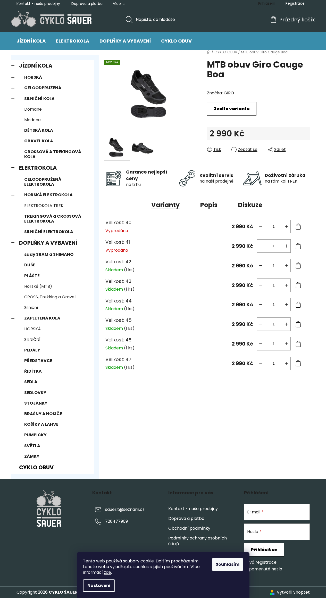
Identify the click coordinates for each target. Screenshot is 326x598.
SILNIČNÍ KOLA (39, 99)
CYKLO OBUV (36, 467)
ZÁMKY (31, 456)
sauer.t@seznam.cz (125, 509)
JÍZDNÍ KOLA (35, 65)
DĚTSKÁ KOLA (38, 130)
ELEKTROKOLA (38, 167)
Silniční (31, 307)
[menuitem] (31, 41)
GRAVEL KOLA (38, 141)
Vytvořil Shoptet (293, 592)
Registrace (295, 3)
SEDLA (30, 382)
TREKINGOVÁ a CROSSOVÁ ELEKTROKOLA (52, 218)
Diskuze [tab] (250, 205)
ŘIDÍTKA (33, 371)
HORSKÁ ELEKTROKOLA (48, 195)
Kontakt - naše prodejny (38, 3)
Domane (33, 109)
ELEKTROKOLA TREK (43, 206)
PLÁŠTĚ (32, 276)
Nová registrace (260, 562)
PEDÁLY (32, 350)
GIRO (229, 93)
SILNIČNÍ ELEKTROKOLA (48, 232)
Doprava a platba (87, 3)
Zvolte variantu (231, 109)
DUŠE (29, 265)
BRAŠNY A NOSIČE (43, 414)
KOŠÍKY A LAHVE (41, 424)
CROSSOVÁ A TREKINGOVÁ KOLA (52, 154)
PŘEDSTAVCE (38, 361)
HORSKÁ (33, 77)
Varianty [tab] (165, 205)
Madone (32, 120)
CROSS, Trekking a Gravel (50, 297)
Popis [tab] (209, 205)
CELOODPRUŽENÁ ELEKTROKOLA (42, 181)
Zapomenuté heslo (263, 569)
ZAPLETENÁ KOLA (42, 318)
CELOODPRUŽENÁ (42, 88)
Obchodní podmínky (189, 528)
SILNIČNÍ (32, 339)
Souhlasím (227, 564)
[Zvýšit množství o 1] (286, 226)
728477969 (116, 521)
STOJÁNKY (35, 403)
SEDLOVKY (35, 393)
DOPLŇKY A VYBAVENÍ (48, 243)
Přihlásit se (264, 550)
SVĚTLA (32, 446)
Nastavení (99, 585)
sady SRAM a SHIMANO (48, 254)
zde (107, 572)
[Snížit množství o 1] (261, 226)
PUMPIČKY (35, 435)
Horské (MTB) (38, 286)
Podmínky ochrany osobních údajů (197, 541)
